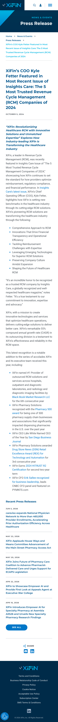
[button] (50, 5)
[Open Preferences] (5, 716)
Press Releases (13, 40)
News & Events (24, 36)
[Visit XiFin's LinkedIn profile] (29, 711)
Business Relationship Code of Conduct (29, 680)
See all (16, 627)
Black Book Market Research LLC (31, 397)
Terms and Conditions (29, 676)
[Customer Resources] (40, 5)
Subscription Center (29, 698)
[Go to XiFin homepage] (12, 5)
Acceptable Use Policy (28, 694)
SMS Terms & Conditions (29, 702)
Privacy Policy (29, 685)
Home (9, 36)
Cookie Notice (29, 689)
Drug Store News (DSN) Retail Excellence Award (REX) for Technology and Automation (29, 453)
